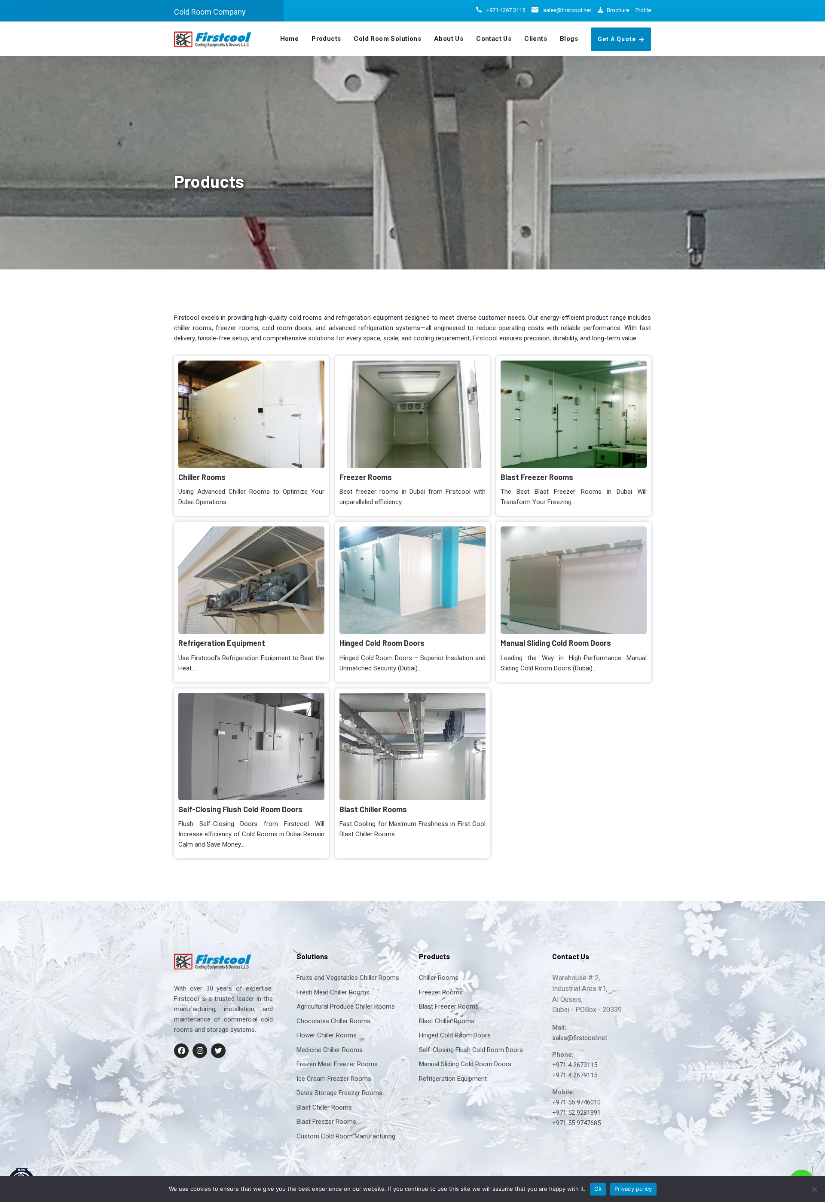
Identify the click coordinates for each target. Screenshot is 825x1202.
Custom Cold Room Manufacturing (345, 1136)
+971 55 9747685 (576, 1123)
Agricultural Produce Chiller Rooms (345, 1006)
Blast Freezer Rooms (573, 414)
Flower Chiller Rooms (326, 1035)
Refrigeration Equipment (251, 579)
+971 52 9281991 (576, 1112)
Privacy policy (633, 1188)
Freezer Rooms (412, 414)
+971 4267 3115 (505, 10)
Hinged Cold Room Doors (412, 579)
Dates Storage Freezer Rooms (339, 1093)
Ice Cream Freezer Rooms (333, 1079)
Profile (643, 10)
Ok (598, 1188)
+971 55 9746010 (576, 1102)
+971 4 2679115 (574, 1075)
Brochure (618, 10)
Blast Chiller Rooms (412, 746)
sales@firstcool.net (567, 10)
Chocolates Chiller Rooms (333, 1021)
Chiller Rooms (251, 414)
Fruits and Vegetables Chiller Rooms (347, 978)
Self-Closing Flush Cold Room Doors (251, 746)
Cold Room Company (210, 11)
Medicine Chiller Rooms (329, 1050)
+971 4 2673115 (574, 1065)
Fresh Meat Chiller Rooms (333, 992)
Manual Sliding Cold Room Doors (573, 579)
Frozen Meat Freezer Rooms (337, 1064)
